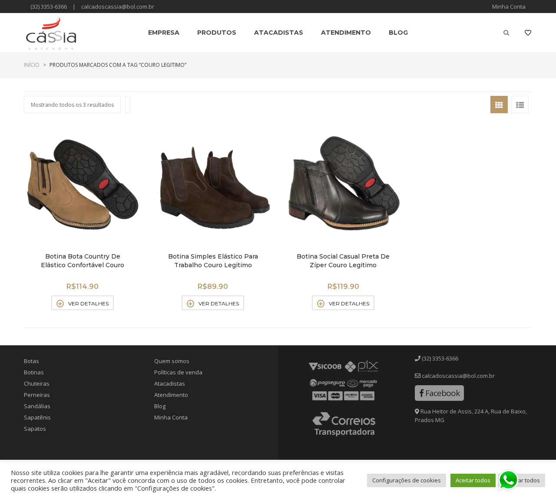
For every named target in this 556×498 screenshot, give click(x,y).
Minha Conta (509, 6)
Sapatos (35, 428)
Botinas (34, 372)
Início (32, 65)
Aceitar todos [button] (473, 480)
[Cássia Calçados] (51, 32)
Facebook (442, 393)
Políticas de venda (178, 372)
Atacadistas (169, 383)
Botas (31, 361)
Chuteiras (37, 383)
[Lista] (520, 104)
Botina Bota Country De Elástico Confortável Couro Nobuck (82, 265)
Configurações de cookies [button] (406, 480)
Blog (159, 406)
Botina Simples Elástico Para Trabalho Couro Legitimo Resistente (213, 265)
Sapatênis (37, 417)
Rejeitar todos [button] (521, 480)
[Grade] (499, 104)
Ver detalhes (88, 303)
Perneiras (37, 395)
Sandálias (37, 406)
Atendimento (171, 395)
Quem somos (171, 361)
